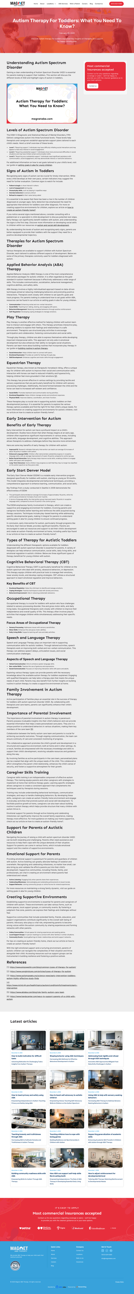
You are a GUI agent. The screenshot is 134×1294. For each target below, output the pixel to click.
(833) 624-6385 (116, 4)
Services (54, 1258)
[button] (51, 4)
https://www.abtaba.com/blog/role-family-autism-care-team (37, 992)
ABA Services (63, 4)
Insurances (79, 1262)
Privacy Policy (119, 1282)
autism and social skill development (53, 225)
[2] (55, 376)
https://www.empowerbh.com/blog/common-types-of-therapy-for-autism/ (43, 967)
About (42, 4)
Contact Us (99, 4)
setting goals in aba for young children (35, 165)
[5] (32, 729)
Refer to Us (79, 1258)
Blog (91, 4)
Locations (79, 1254)
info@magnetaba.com (108, 1258)
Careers (85, 4)
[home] (17, 3)
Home (36, 4)
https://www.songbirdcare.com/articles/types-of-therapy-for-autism (40, 971)
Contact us (93, 86)
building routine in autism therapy (33, 348)
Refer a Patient (75, 4)
